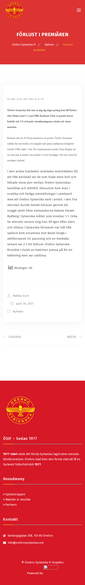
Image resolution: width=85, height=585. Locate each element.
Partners (10, 505)
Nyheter (18, 311)
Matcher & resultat (16, 499)
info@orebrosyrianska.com (26, 543)
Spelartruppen (15, 494)
